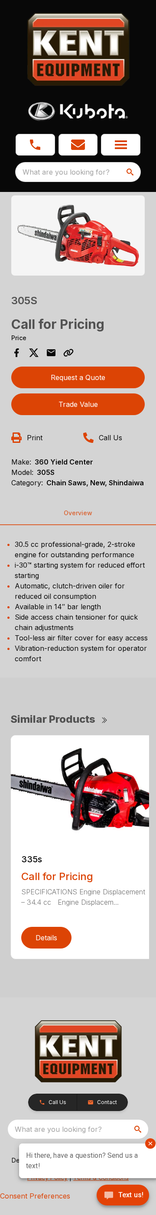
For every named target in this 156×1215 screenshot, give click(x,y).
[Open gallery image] (78, 235)
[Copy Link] (68, 353)
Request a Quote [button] (78, 377)
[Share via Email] (51, 353)
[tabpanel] (78, 236)
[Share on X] (34, 353)
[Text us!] (123, 1195)
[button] (35, 145)
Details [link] (46, 937)
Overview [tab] (78, 513)
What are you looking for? (66, 172)
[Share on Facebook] (16, 353)
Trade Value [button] (78, 404)
